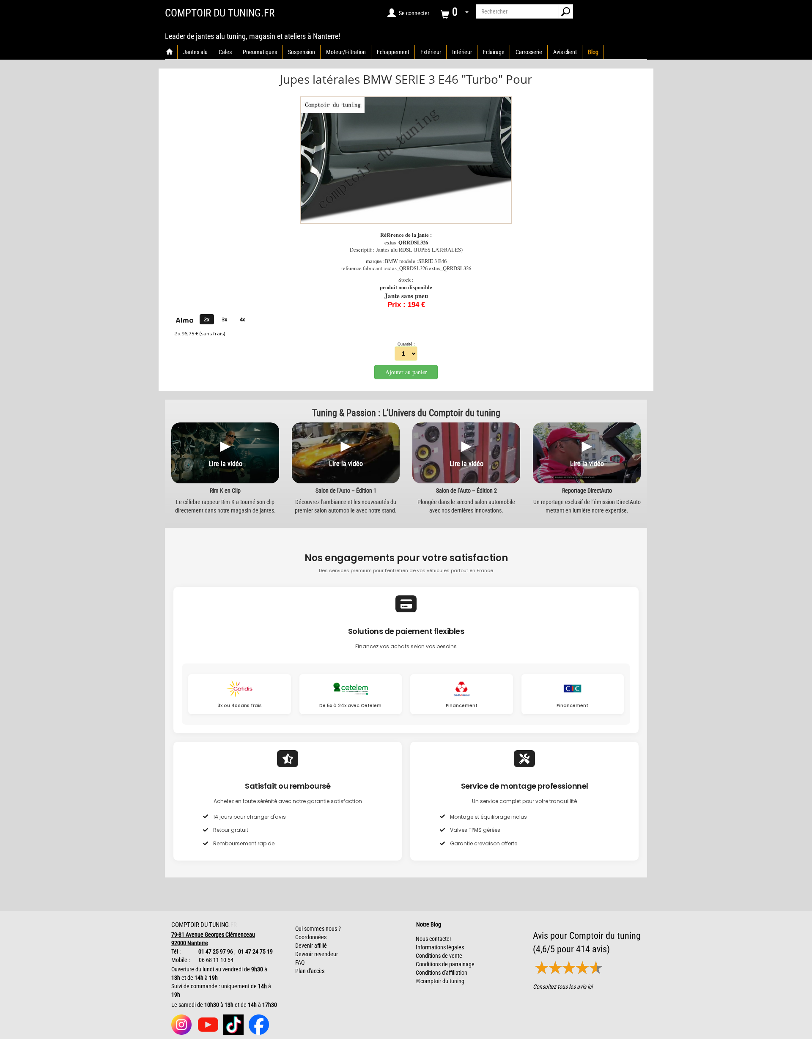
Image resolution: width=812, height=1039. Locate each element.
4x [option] (242, 319)
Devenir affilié (311, 945)
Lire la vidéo (225, 464)
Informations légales (440, 947)
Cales (225, 52)
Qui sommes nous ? (318, 928)
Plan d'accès (309, 971)
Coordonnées (310, 937)
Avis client (565, 52)
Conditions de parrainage (445, 964)
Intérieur (462, 52)
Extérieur (430, 52)
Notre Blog (426, 924)
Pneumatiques (260, 52)
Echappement (393, 52)
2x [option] (207, 319)
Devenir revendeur (316, 954)
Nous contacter (433, 938)
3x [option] (225, 319)
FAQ (299, 962)
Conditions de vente (439, 955)
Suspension (301, 52)
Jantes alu (195, 52)
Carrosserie (529, 52)
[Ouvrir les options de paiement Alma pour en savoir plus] (184, 320)
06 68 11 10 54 (215, 960)
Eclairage (494, 52)
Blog (593, 52)
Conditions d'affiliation (441, 972)
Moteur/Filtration (346, 52)
